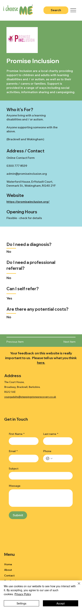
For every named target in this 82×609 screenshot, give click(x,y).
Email (13, 451)
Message (14, 485)
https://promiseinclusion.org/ (28, 202)
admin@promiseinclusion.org (26, 173)
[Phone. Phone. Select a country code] (49, 458)
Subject (13, 468)
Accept (60, 603)
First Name (16, 434)
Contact (9, 575)
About (8, 570)
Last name (50, 434)
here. (41, 362)
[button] (64, 342)
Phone (47, 451)
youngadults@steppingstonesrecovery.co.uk (30, 396)
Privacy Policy (22, 594)
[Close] (76, 585)
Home (8, 564)
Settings (21, 603)
